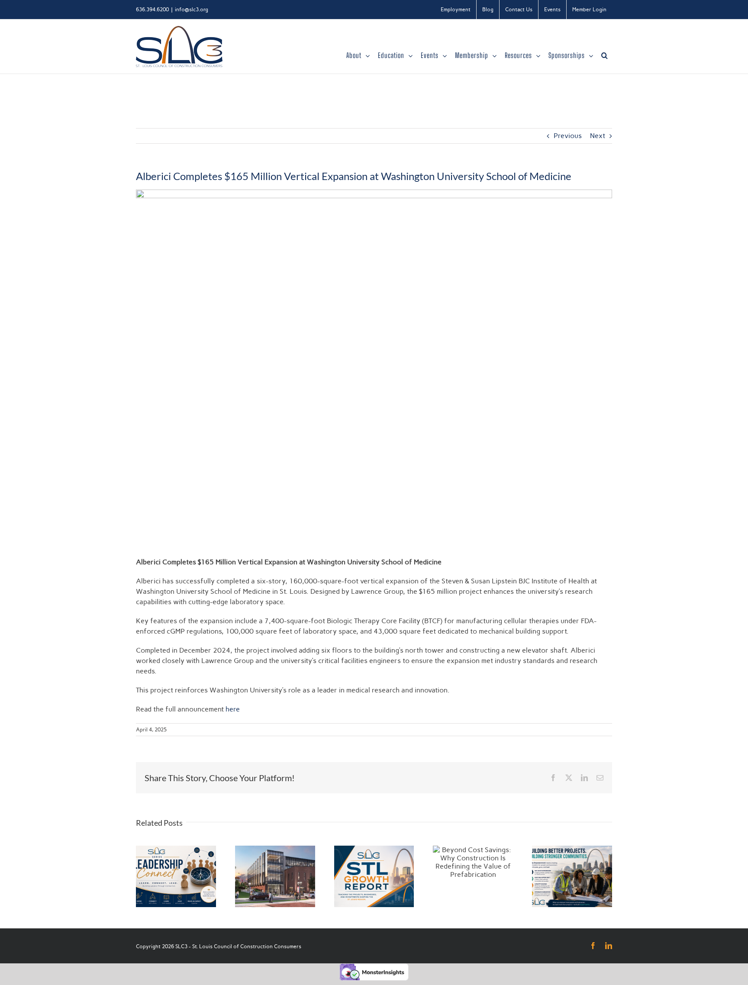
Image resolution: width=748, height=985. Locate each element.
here (233, 709)
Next (597, 136)
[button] (604, 55)
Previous (568, 136)
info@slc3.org (191, 9)
